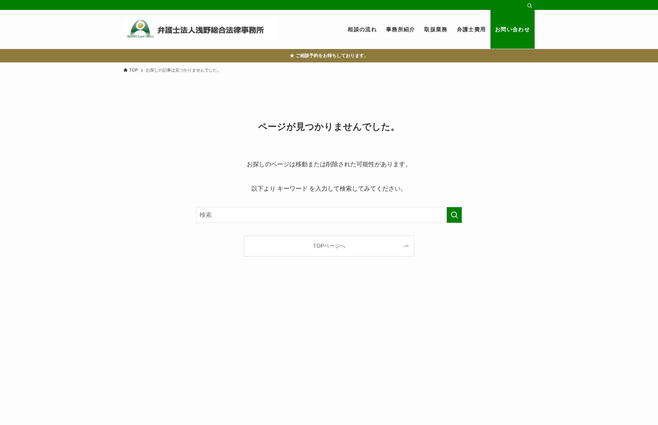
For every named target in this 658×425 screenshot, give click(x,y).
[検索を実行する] (454, 215)
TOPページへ (329, 246)
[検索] (530, 6)
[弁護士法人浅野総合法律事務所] (199, 29)
